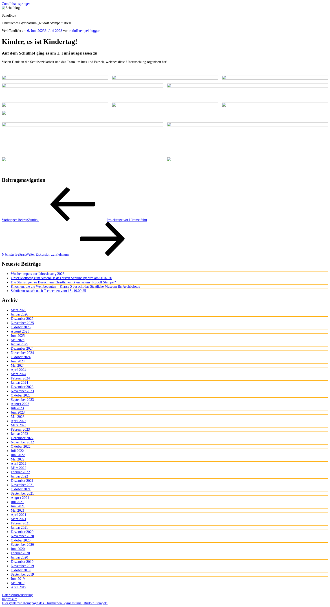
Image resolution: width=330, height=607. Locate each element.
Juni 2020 (18, 549)
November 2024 (22, 353)
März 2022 (18, 468)
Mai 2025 (17, 340)
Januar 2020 (19, 557)
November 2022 (22, 442)
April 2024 (18, 370)
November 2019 (22, 566)
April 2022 (18, 463)
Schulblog (9, 15)
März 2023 (18, 425)
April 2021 (18, 515)
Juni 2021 (18, 506)
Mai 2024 (17, 365)
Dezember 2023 (22, 387)
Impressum (9, 599)
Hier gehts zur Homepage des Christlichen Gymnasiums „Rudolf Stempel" (55, 603)
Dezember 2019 (22, 561)
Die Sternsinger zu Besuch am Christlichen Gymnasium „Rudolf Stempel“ (63, 282)
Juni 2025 (18, 335)
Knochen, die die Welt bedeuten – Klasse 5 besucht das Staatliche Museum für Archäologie (75, 286)
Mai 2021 (17, 510)
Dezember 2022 (22, 438)
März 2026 (18, 310)
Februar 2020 (20, 553)
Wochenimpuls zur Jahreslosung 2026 (37, 274)
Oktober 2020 (21, 540)
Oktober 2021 (21, 489)
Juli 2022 (17, 451)
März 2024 (18, 374)
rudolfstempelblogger (84, 31)
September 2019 (22, 574)
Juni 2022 (18, 455)
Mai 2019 (17, 583)
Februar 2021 (20, 523)
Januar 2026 (19, 314)
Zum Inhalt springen (16, 4)
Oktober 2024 (21, 357)
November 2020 (22, 536)
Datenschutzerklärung (17, 595)
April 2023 (18, 421)
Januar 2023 (19, 434)
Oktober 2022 (21, 446)
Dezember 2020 (22, 532)
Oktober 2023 (21, 395)
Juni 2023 (18, 412)
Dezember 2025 (22, 318)
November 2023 (22, 391)
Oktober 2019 (21, 570)
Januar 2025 (19, 344)
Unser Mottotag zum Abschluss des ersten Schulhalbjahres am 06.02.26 (61, 278)
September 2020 (22, 544)
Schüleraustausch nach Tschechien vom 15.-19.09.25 (48, 291)
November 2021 (22, 485)
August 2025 (20, 331)
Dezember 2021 (22, 480)
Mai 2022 (17, 459)
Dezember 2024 (22, 348)
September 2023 (22, 399)
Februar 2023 (20, 429)
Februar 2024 (20, 378)
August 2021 (20, 498)
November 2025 (22, 323)
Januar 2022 (19, 476)
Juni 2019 (18, 579)
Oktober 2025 (21, 327)
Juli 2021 (17, 502)
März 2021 (18, 519)
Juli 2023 (17, 408)
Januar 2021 (19, 527)
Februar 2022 (20, 472)
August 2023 (20, 404)
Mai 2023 (17, 417)
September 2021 (22, 493)
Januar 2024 (19, 382)
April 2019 (18, 587)
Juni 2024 (18, 361)
